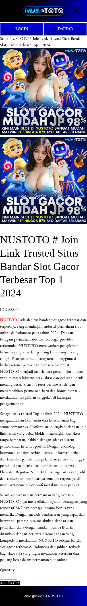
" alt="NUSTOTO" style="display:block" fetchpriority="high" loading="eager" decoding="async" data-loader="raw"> (43, 11)
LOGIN (21, 28)
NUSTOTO (9, 319)
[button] (10, 583)
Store (4, 38)
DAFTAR (65, 28)
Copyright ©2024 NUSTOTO (43, 596)
